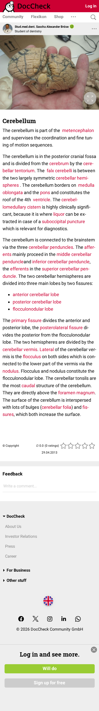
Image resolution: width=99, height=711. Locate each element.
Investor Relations (21, 536)
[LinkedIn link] (64, 619)
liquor (58, 214)
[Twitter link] (35, 619)
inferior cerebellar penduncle (60, 261)
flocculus (32, 356)
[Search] (92, 17)
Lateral (47, 349)
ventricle (41, 199)
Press (10, 546)
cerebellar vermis (20, 349)
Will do (50, 668)
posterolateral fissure (61, 327)
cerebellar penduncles (51, 247)
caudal (28, 385)
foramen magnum (76, 392)
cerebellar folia (56, 407)
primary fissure (26, 320)
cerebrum (59, 163)
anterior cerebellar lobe (36, 294)
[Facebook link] (21, 619)
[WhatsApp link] (78, 619)
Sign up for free (49, 682)
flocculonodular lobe (33, 309)
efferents (19, 268)
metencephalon (78, 130)
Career (10, 556)
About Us (13, 526)
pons (45, 192)
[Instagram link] (50, 619)
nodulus (11, 371)
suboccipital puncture (63, 221)
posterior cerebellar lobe (37, 301)
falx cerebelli (59, 170)
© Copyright (11, 445)
